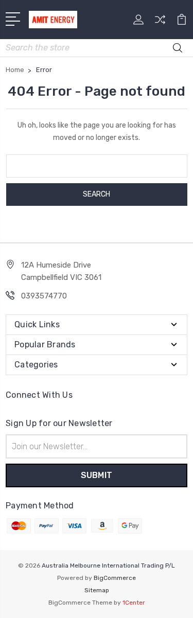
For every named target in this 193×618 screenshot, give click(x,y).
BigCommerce (115, 577)
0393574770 (44, 296)
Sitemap (96, 590)
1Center (133, 602)
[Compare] (160, 23)
